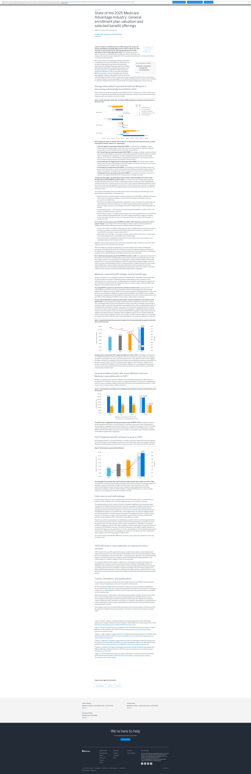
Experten (101, 762)
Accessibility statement (122, 768)
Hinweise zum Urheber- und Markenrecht (87, 768)
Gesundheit (115, 753)
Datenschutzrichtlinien (105, 768)
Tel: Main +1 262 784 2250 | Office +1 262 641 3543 (145, 705)
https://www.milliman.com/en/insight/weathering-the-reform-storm (117, 624)
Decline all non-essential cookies (195, 2)
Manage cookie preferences (179, 2)
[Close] (248, 2)
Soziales (101, 755)
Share (146, 51)
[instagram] (151, 764)
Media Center (102, 757)
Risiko (114, 757)
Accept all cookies (209, 2)
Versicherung (116, 755)
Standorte (101, 760)
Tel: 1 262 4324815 (92, 715)
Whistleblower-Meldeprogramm (113, 768)
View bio (84, 708)
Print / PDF (147, 47)
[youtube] (148, 764)
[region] (125, 2)
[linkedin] (145, 764)
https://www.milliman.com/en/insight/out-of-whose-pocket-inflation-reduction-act (125, 644)
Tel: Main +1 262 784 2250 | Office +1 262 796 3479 (100, 705)
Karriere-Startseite (131, 753)
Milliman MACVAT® (102, 70)
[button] (142, 764)
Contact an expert (125, 739)
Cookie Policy (64, 3)
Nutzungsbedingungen (98, 768)
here (151, 81)
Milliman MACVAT (144, 506)
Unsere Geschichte (103, 753)
